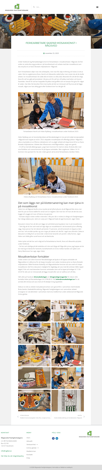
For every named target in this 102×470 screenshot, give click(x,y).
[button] (97, 7)
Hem (28, 438)
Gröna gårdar (31, 448)
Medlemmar (31, 451)
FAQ (28, 458)
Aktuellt (29, 441)
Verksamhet (31, 444)
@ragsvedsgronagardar (58, 277)
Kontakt (29, 455)
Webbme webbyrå (66, 467)
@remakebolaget (40, 277)
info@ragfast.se (6, 451)
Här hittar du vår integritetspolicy (12, 456)
